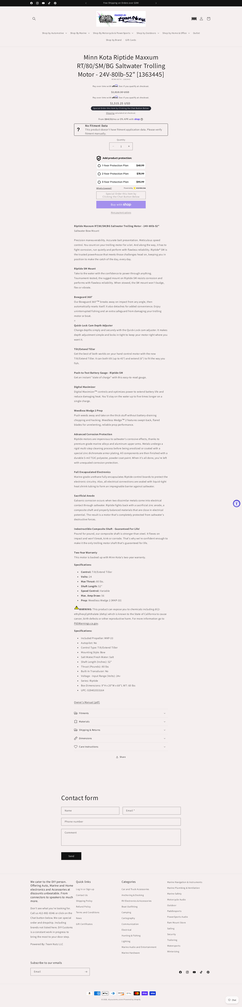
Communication (130, 924)
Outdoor (171, 905)
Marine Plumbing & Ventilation (183, 887)
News (79, 918)
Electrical (127, 929)
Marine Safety (174, 893)
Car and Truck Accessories (135, 889)
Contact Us (82, 895)
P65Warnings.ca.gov (86, 623)
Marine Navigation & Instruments (184, 882)
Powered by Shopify (132, 999)
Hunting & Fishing (131, 935)
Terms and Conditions (87, 912)
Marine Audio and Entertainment (139, 947)
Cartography (128, 918)
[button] (34, 18)
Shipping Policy (84, 900)
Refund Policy (83, 906)
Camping (126, 912)
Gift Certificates (84, 924)
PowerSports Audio (177, 916)
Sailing (170, 928)
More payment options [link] (121, 212)
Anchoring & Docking (133, 895)
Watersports (173, 945)
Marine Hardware (131, 952)
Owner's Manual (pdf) (87, 702)
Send (71, 856)
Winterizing (173, 951)
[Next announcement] (156, 3)
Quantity (121, 139)
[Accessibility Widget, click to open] (236, 503)
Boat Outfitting (130, 906)
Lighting (126, 941)
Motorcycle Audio (176, 899)
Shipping (110, 113)
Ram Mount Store (176, 922)
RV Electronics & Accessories (137, 900)
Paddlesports (174, 911)
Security (171, 934)
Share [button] (123, 756)
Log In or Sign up (85, 889)
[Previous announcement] (86, 3)
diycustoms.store (115, 999)
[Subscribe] (86, 972)
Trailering (172, 939)
